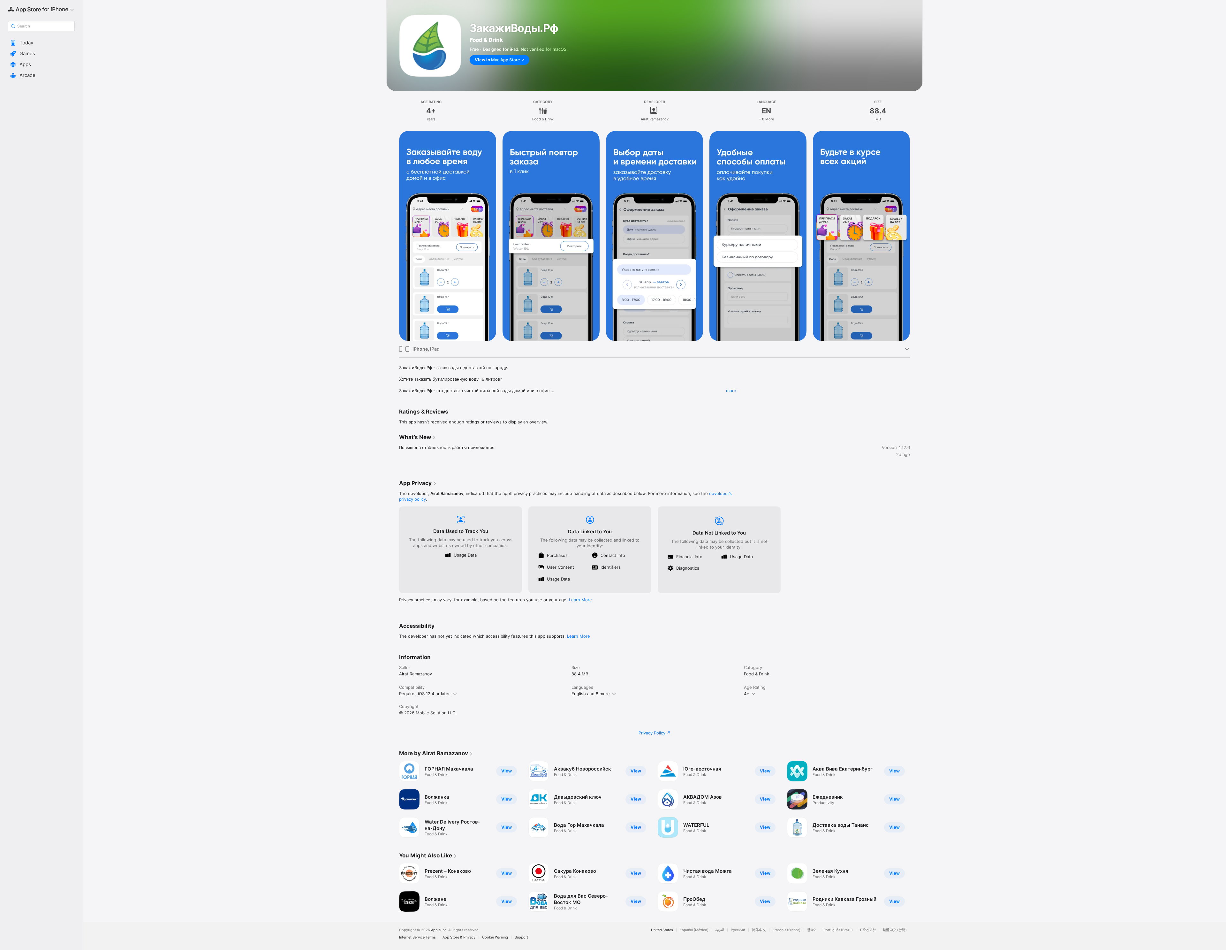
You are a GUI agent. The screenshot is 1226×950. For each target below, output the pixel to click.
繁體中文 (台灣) (894, 930)
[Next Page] (916, 799)
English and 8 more (590, 693)
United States (662, 930)
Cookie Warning (495, 937)
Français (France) (786, 930)
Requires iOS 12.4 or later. (425, 693)
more (731, 390)
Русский (738, 930)
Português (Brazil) (838, 930)
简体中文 (759, 930)
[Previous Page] (392, 799)
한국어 (812, 930)
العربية (719, 930)
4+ (746, 693)
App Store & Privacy (459, 937)
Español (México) (694, 930)
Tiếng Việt (867, 930)
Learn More (580, 599)
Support (521, 937)
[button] (41, 43)
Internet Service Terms (417, 937)
